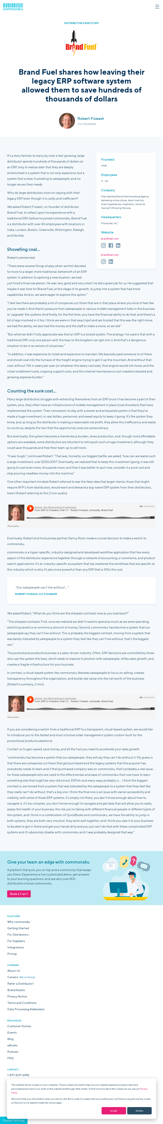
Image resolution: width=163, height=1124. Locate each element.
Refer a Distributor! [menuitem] (20, 983)
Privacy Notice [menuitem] (17, 996)
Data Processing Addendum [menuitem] (26, 1009)
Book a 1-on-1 (19, 893)
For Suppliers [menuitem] (16, 941)
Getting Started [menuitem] (18, 928)
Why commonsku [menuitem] (18, 921)
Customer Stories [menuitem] (19, 1026)
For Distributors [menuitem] (17, 934)
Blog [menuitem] (10, 1039)
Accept (113, 1110)
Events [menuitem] (12, 1032)
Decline (139, 1110)
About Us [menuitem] (13, 970)
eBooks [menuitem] (12, 1045)
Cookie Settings (14, 1120)
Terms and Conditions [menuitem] (21, 1002)
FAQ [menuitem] (10, 1058)
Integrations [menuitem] (15, 947)
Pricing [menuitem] (12, 953)
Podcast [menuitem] (12, 1051)
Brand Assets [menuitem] (16, 990)
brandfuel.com (110, 238)
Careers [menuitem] (21, 977)
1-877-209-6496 (18, 1075)
